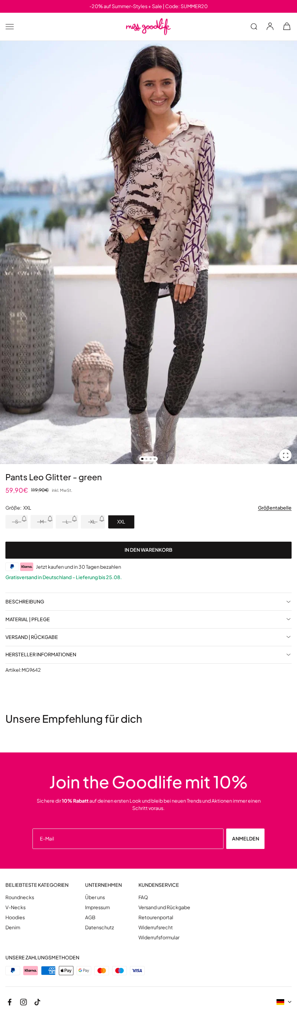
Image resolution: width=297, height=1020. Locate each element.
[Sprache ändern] (284, 1002)
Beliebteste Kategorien (36, 885)
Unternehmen (103, 885)
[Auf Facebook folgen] (9, 1002)
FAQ (143, 897)
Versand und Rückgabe (164, 907)
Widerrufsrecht (155, 927)
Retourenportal (155, 917)
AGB (90, 917)
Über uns (95, 897)
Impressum (97, 907)
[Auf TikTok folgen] (37, 1002)
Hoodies (15, 917)
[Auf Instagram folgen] (23, 1002)
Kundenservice (158, 885)
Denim (12, 927)
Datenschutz (99, 927)
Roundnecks (19, 897)
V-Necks (15, 907)
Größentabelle (275, 508)
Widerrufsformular (158, 937)
